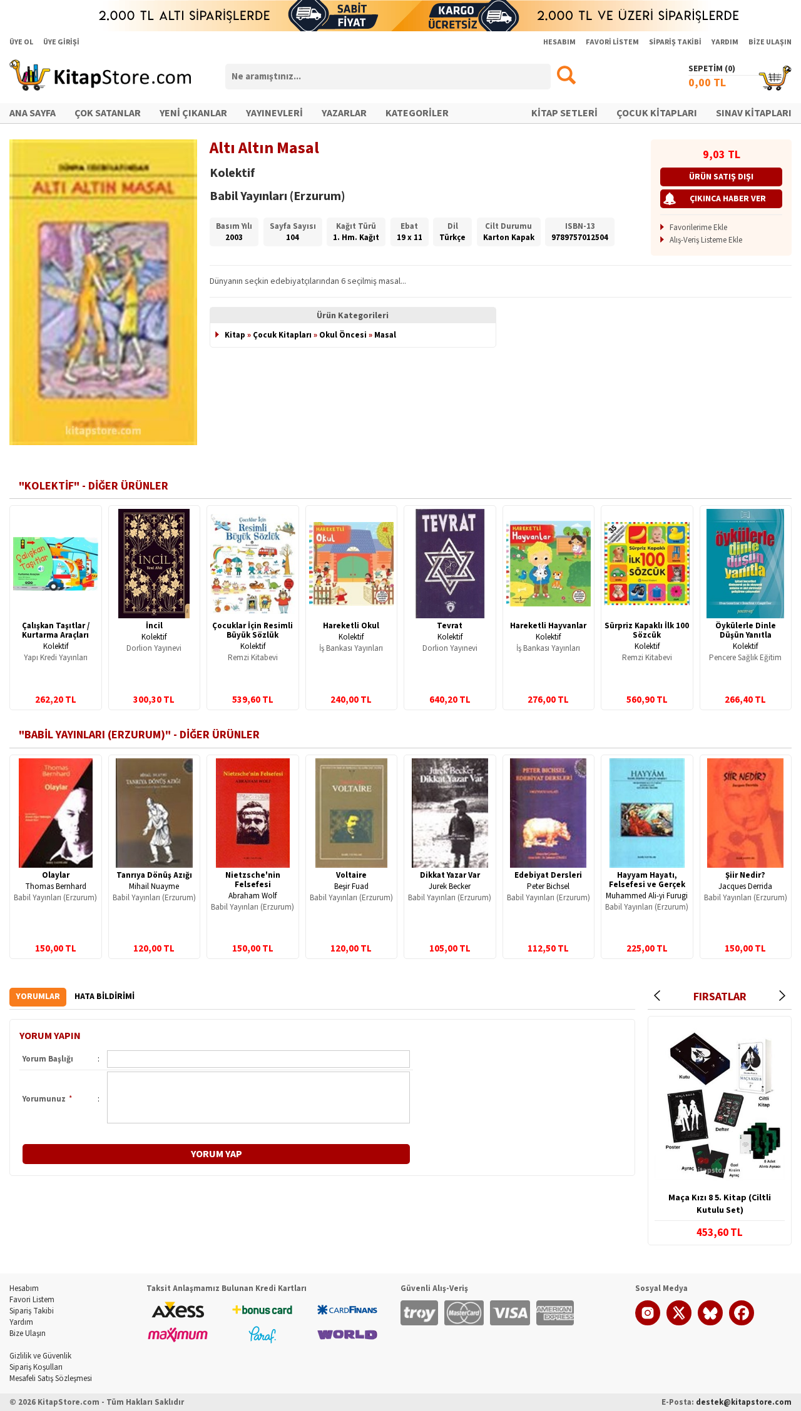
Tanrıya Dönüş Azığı (154, 875)
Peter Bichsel (548, 886)
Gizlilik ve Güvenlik (40, 1356)
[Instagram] (647, 1322)
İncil (154, 625)
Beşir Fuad (351, 886)
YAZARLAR (344, 113)
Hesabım (24, 1288)
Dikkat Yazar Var (450, 875)
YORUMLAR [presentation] (38, 996)
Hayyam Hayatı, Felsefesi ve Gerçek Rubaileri (647, 885)
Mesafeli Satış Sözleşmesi (50, 1378)
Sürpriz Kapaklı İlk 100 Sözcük (647, 630)
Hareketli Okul (351, 625)
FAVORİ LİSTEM (612, 42)
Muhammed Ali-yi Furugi (647, 895)
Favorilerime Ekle (698, 227)
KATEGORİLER (417, 113)
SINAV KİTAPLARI (754, 113)
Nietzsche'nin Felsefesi (252, 880)
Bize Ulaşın (27, 1333)
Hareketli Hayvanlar (548, 625)
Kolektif (55, 646)
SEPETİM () (711, 69)
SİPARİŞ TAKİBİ (675, 42)
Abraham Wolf (252, 895)
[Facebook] (741, 1322)
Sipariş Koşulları (36, 1367)
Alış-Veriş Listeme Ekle (706, 240)
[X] (678, 1322)
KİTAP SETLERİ (564, 113)
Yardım (21, 1322)
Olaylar (55, 875)
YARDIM (725, 42)
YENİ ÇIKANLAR (193, 113)
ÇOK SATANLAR (107, 113)
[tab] (37, 997)
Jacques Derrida (745, 886)
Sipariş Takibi (31, 1311)
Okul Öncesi (343, 335)
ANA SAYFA (32, 113)
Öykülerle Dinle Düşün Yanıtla (745, 630)
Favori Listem (31, 1299)
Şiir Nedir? (745, 875)
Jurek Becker (450, 886)
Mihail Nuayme (154, 886)
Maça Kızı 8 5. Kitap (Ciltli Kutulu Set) (719, 1204)
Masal (385, 335)
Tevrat (449, 625)
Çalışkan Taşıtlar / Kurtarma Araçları (55, 630)
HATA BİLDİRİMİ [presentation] (104, 996)
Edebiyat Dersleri (548, 875)
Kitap (235, 335)
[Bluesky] (710, 1322)
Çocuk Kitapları (282, 335)
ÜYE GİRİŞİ (61, 42)
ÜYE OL (21, 42)
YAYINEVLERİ (274, 113)
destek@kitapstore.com (744, 1402)
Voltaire (351, 875)
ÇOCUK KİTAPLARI (656, 113)
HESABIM (559, 42)
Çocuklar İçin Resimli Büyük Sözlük (252, 630)
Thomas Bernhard (55, 886)
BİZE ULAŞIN (770, 42)
